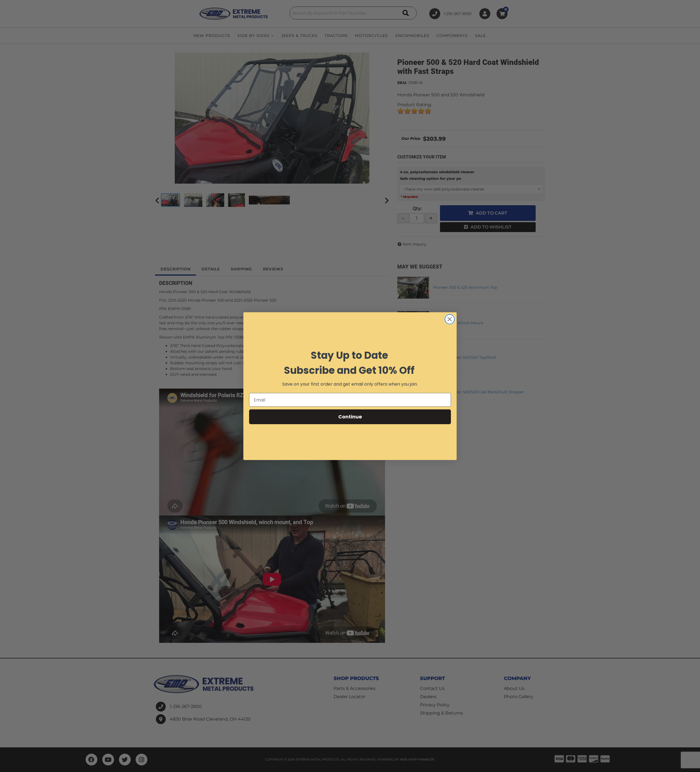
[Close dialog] (449, 319)
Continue (350, 416)
